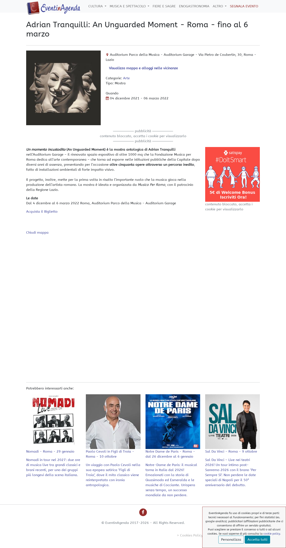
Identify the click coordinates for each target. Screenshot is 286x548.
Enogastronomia (194, 6)
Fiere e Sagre (164, 6)
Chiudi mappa (37, 232)
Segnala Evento (244, 6)
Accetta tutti (257, 539)
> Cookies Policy (190, 535)
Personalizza (231, 539)
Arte (126, 78)
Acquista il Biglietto (42, 211)
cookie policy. (272, 533)
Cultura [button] (96, 6)
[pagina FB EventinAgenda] (143, 512)
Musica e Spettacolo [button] (128, 6)
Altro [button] (218, 6)
